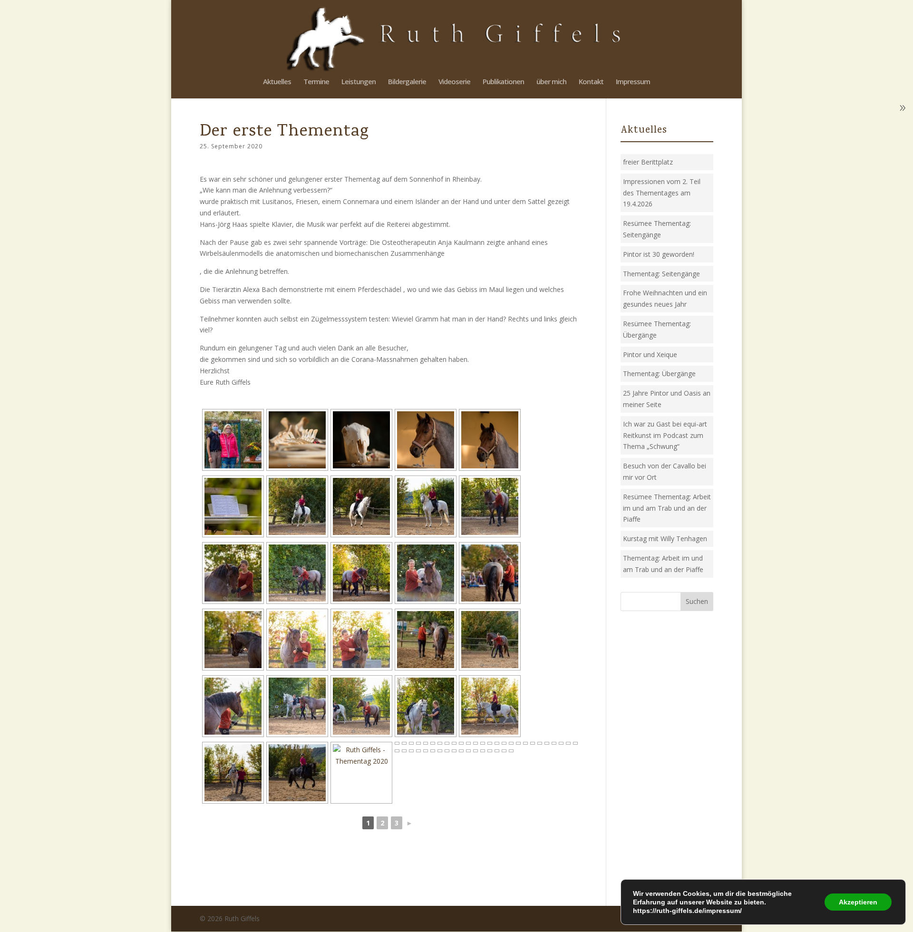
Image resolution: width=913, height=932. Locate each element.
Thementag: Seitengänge (661, 273)
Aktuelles (277, 82)
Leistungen (358, 82)
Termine (316, 82)
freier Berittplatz (648, 161)
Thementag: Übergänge (659, 373)
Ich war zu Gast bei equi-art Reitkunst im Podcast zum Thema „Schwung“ (665, 435)
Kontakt (591, 82)
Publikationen (503, 82)
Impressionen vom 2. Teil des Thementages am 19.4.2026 (661, 193)
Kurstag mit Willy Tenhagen (665, 538)
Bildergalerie (407, 82)
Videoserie (454, 82)
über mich (551, 82)
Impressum (633, 82)
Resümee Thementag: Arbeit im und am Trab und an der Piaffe (667, 508)
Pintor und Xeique (650, 354)
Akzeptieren (858, 902)
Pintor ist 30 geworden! (658, 254)
